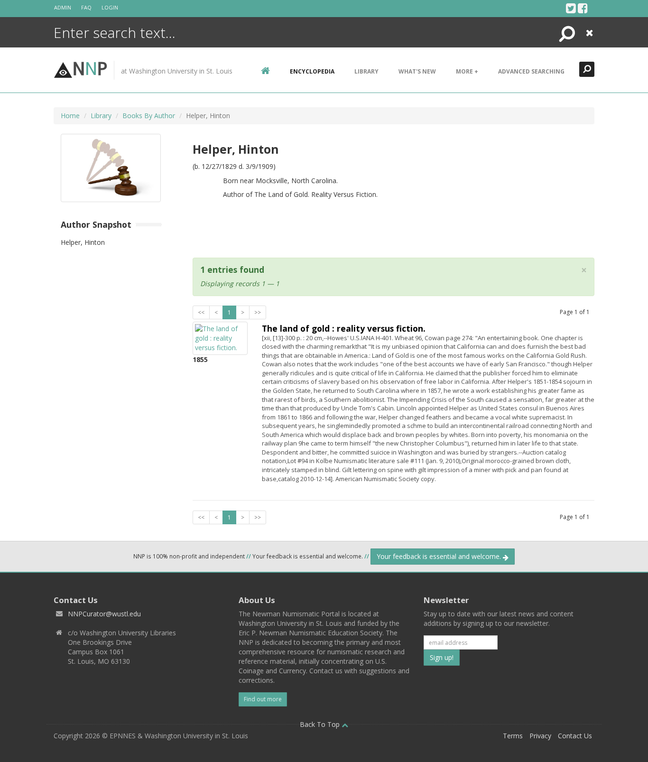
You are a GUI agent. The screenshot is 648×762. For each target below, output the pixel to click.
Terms (513, 735)
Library (366, 71)
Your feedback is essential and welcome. (440, 556)
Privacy (540, 735)
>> (257, 312)
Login (110, 7)
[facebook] (583, 8)
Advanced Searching (531, 71)
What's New (417, 71)
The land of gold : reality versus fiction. (344, 328)
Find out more (263, 699)
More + (467, 71)
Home (70, 115)
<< (201, 312)
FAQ (86, 7)
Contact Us (575, 735)
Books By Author (148, 115)
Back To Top (321, 724)
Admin (62, 7)
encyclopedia (312, 71)
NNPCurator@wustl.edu (104, 613)
